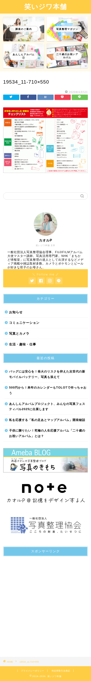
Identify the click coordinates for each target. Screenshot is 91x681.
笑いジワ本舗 (45, 6)
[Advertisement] (45, 605)
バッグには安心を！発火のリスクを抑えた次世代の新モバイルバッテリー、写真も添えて (47, 374)
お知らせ (16, 312)
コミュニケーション (24, 322)
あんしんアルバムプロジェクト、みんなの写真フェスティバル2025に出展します (47, 406)
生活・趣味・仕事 (22, 344)
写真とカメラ (19, 333)
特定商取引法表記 (61, 671)
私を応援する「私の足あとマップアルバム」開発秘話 (47, 420)
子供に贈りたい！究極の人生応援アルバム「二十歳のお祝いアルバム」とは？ (47, 433)
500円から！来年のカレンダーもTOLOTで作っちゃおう (48, 390)
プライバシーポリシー (32, 671)
